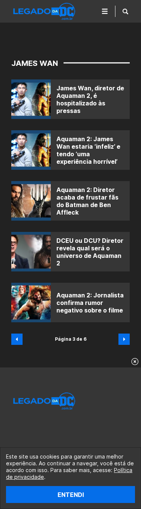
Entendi (71, 494)
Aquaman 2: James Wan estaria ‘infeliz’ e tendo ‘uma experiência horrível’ (88, 150)
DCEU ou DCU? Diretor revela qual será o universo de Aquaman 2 (89, 252)
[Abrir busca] (125, 11)
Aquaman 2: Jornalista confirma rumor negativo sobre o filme (90, 302)
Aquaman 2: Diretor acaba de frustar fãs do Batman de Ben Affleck (87, 201)
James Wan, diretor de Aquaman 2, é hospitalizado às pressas (90, 99)
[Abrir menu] (104, 11)
